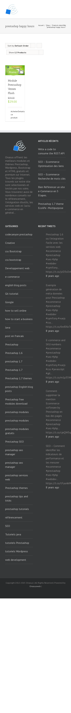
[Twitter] (30, 592)
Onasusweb (35, 586)
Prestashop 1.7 (14, 370)
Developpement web (17, 268)
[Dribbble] (52, 592)
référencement (13, 517)
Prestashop (11, 344)
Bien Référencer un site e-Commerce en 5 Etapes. (51, 191)
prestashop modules (17, 412)
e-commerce (12, 276)
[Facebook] (19, 592)
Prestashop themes (16, 488)
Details (20, 111)
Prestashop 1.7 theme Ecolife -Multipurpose (51, 206)
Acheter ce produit (13, 114)
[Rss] (24, 592)
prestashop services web (16, 477)
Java (7, 327)
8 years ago (52, 276)
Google (9, 302)
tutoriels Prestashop (17, 543)
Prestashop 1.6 (14, 353)
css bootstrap (13, 259)
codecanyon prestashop (18, 234)
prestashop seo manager (14, 452)
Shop (48, 25)
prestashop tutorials (17, 509)
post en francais (14, 336)
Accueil (41, 25)
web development (15, 559)
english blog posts (15, 285)
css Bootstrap (13, 251)
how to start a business (19, 319)
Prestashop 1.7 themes (18, 378)
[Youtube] (35, 592)
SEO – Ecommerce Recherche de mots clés (51, 176)
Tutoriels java (13, 534)
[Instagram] (41, 592)
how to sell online (15, 310)
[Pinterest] (46, 592)
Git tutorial (11, 293)
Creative (10, 243)
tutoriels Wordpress (16, 551)
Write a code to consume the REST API (51, 151)
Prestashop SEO (14, 441)
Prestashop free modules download (16, 401)
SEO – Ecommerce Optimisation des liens (51, 164)
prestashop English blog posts (19, 389)
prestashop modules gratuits (17, 431)
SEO (7, 526)
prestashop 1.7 (13, 361)
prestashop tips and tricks (16, 498)
